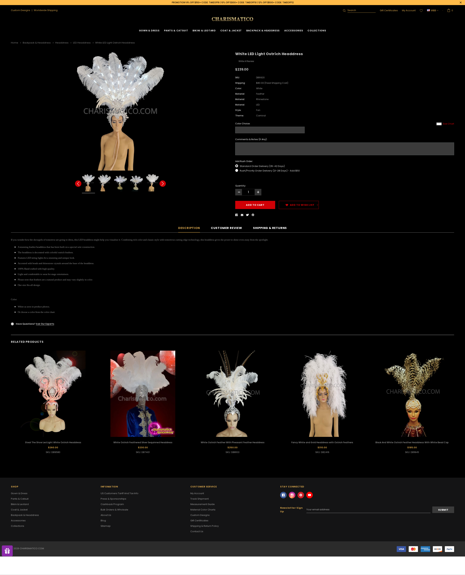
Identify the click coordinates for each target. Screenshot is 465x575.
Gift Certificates (389, 10)
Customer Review (226, 228)
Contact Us (196, 531)
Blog (103, 520)
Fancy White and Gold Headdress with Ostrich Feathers (322, 442)
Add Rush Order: (244, 161)
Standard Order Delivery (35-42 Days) (262, 166)
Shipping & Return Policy (204, 526)
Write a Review (246, 61)
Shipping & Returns (270, 228)
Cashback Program (112, 504)
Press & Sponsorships (113, 498)
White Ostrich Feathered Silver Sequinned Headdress (142, 442)
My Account (409, 10)
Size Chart (448, 123)
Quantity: (240, 185)
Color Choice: (242, 123)
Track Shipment (199, 498)
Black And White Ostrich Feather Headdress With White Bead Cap (412, 442)
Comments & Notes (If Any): (251, 139)
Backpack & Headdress (263, 30)
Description (189, 228)
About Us (106, 515)
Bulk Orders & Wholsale (114, 509)
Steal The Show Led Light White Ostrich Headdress (53, 442)
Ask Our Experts (45, 323)
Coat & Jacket (231, 30)
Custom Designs (200, 515)
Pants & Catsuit (176, 30)
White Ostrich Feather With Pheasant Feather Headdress (232, 442)
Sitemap (106, 526)
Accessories (293, 30)
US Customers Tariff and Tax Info (119, 493)
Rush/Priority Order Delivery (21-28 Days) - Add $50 (270, 170)
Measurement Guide (202, 504)
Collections (317, 30)
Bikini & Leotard (204, 30)
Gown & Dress (149, 30)
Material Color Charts (202, 509)
